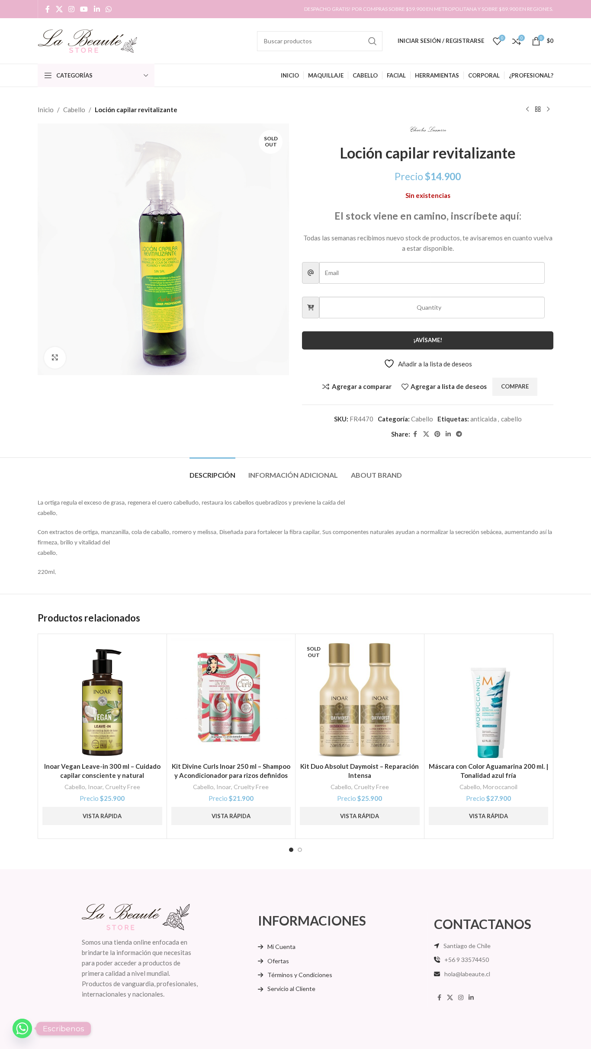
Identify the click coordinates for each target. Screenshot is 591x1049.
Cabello (74, 109)
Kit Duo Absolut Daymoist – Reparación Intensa (359, 770)
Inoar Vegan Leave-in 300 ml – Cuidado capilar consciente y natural (102, 770)
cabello (511, 419)
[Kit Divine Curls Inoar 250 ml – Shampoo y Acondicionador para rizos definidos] (231, 698)
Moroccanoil (500, 786)
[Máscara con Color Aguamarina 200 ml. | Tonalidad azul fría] (489, 698)
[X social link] (59, 9)
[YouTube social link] (84, 9)
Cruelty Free (122, 786)
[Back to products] (538, 109)
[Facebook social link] (47, 9)
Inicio (46, 109)
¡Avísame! (427, 340)
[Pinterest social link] (437, 434)
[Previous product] (527, 109)
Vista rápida (102, 816)
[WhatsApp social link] (108, 9)
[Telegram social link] (459, 434)
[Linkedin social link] (97, 9)
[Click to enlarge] (55, 358)
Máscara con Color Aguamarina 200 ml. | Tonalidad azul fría (488, 770)
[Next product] (548, 109)
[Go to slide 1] (291, 850)
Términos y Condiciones (299, 974)
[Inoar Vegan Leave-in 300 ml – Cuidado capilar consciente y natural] (102, 698)
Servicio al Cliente (291, 988)
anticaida (483, 419)
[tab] (212, 470)
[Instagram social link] (71, 9)
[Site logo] (87, 40)
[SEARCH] (372, 41)
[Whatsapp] (22, 1028)
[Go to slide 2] (300, 850)
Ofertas (278, 961)
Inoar (95, 786)
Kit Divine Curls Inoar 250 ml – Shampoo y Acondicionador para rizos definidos (231, 770)
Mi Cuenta (281, 946)
